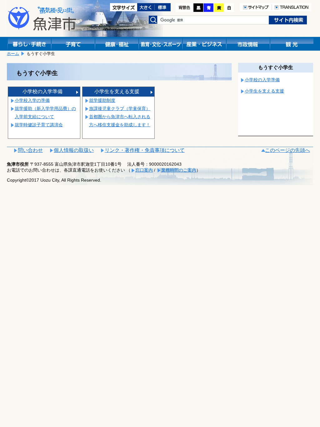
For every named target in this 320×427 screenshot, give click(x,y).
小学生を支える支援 (116, 91)
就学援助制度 (102, 100)
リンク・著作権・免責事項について (145, 150)
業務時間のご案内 (178, 170)
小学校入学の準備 (32, 100)
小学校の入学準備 (42, 91)
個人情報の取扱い (74, 150)
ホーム (13, 53)
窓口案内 (144, 170)
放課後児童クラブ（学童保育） (119, 108)
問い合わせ (30, 150)
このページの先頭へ (287, 150)
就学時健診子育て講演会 (39, 124)
